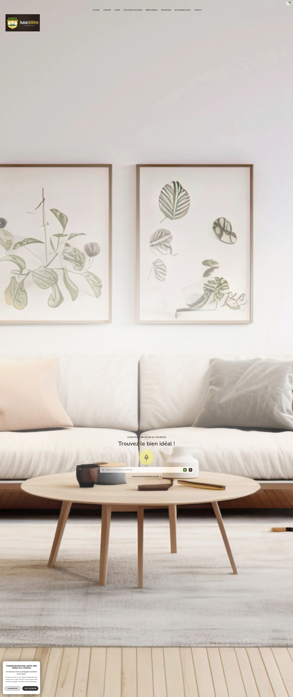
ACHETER (107, 10)
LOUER (117, 10)
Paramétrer (13, 688)
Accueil (96, 10)
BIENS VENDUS (151, 10)
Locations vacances (133, 10)
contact (198, 10)
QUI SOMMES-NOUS (183, 10)
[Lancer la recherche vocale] (146, 457)
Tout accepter (30, 688)
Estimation (166, 10)
